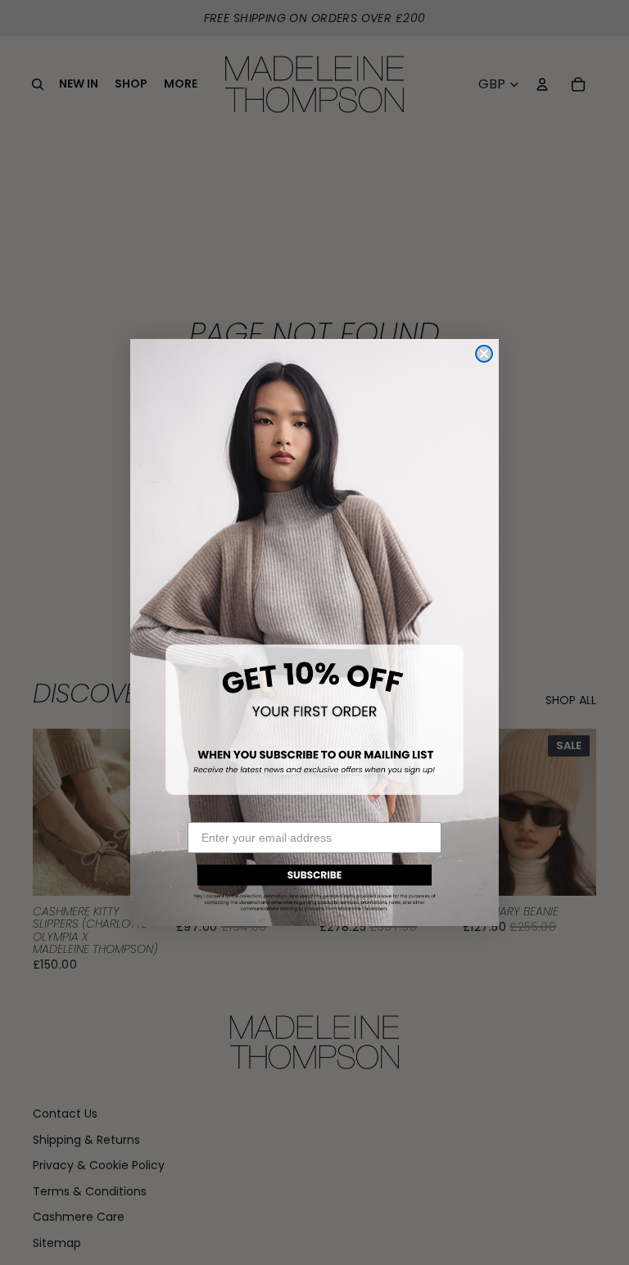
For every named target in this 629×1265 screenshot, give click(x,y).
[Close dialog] (484, 354)
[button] (314, 885)
